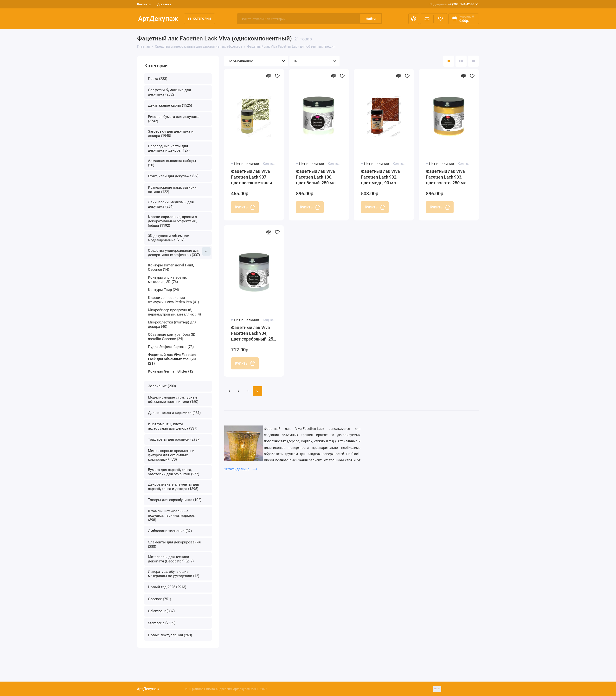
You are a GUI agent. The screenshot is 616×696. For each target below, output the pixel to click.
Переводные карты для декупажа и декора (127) (169, 148)
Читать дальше (237, 469)
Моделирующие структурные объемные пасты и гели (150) (173, 399)
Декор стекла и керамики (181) (174, 413)
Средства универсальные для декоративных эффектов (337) (174, 252)
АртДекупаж (158, 19)
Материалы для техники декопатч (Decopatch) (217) (171, 559)
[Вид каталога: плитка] (448, 61)
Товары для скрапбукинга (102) (174, 500)
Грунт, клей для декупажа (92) (173, 176)
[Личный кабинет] (413, 18)
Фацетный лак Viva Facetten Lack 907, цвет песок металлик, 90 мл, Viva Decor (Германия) (253, 177)
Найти (371, 19)
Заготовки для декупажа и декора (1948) (170, 133)
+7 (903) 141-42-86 (452, 4)
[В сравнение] (268, 76)
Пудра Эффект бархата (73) (171, 347)
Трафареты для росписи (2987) (174, 439)
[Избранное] (440, 18)
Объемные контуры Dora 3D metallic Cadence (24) (171, 336)
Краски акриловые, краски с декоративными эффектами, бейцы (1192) (172, 221)
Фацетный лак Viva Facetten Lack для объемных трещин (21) (172, 359)
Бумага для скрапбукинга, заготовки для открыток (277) (173, 472)
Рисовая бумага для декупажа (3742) (173, 119)
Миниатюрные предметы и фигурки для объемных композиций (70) (171, 455)
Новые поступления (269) (170, 635)
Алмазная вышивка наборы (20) (172, 163)
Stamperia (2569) (161, 623)
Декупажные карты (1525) (170, 105)
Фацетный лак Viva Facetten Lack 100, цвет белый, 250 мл (315, 177)
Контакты (144, 4)
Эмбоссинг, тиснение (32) (170, 531)
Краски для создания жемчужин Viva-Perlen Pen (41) (173, 300)
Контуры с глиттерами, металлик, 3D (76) (167, 279)
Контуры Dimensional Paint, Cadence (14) (171, 267)
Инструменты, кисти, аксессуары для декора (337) (172, 426)
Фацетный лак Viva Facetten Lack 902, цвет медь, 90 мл (380, 177)
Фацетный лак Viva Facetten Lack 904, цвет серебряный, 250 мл (253, 333)
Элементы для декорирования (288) (174, 544)
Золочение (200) (162, 386)
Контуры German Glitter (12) (171, 371)
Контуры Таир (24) (163, 290)
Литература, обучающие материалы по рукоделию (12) (173, 573)
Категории (202, 18)
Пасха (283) (157, 79)
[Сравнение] (426, 18)
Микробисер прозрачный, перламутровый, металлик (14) (174, 312)
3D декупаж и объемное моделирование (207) (168, 238)
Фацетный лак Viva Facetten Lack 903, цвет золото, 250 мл (446, 177)
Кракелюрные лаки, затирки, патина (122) (172, 189)
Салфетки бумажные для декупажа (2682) (169, 92)
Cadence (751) (159, 599)
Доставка (164, 4)
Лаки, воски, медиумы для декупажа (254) (171, 204)
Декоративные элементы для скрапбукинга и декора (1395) (173, 486)
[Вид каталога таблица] (473, 61)
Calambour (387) (161, 611)
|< (228, 391)
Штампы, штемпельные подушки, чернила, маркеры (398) (172, 515)
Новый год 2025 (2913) (167, 587)
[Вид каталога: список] (461, 61)
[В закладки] (277, 76)
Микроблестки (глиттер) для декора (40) (172, 324)
